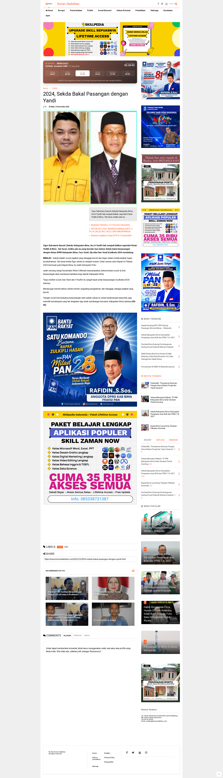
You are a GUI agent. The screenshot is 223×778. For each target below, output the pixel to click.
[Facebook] (158, 3)
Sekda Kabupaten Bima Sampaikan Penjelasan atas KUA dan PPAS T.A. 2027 (164, 414)
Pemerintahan (76, 10)
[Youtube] (166, 3)
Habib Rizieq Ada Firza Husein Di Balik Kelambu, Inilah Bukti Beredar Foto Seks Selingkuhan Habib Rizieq (158, 614)
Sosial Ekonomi (105, 10)
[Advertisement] (62, 223)
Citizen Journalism (96, 758)
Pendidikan (140, 10)
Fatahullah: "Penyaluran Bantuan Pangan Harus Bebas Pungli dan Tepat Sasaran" (163, 385)
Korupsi (61, 10)
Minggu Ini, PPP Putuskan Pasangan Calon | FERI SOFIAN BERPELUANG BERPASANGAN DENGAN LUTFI (65, 618)
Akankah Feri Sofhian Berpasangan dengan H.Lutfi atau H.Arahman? (65, 593)
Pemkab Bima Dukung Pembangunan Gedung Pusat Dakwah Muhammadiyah (160, 587)
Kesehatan (168, 10)
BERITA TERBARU (152, 376)
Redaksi (107, 753)
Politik (90, 10)
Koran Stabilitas (68, 4)
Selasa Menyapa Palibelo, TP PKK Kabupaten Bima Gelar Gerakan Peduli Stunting (164, 399)
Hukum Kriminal (123, 10)
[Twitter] (162, 3)
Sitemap (95, 766)
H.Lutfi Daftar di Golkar (105, 620)
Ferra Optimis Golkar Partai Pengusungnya (107, 593)
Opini (48, 16)
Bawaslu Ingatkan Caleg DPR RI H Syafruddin (111, 235)
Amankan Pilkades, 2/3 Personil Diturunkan (110, 225)
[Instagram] (146, 752)
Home (50, 10)
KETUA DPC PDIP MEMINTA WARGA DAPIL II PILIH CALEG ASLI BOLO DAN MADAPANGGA (111, 230)
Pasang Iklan (108, 762)
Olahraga (154, 10)
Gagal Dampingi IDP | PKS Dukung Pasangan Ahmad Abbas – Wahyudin (158, 528)
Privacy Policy (109, 758)
